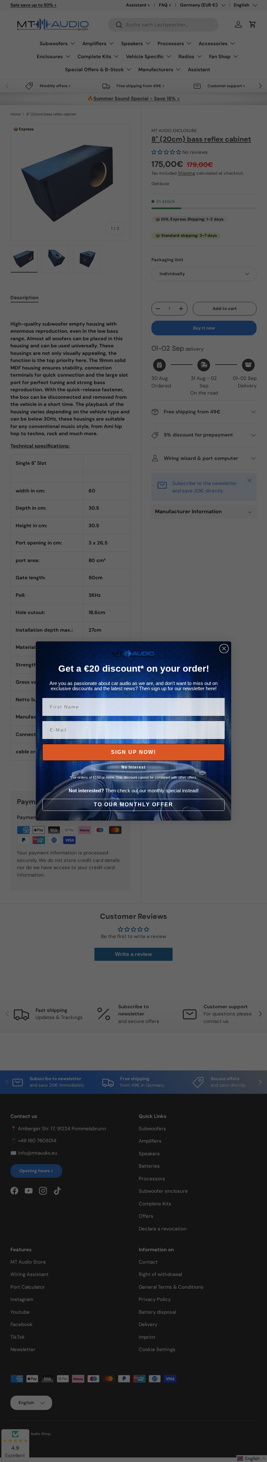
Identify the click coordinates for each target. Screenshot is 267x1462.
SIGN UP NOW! (133, 752)
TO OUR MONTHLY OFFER (133, 804)
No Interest (133, 767)
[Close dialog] (224, 648)
